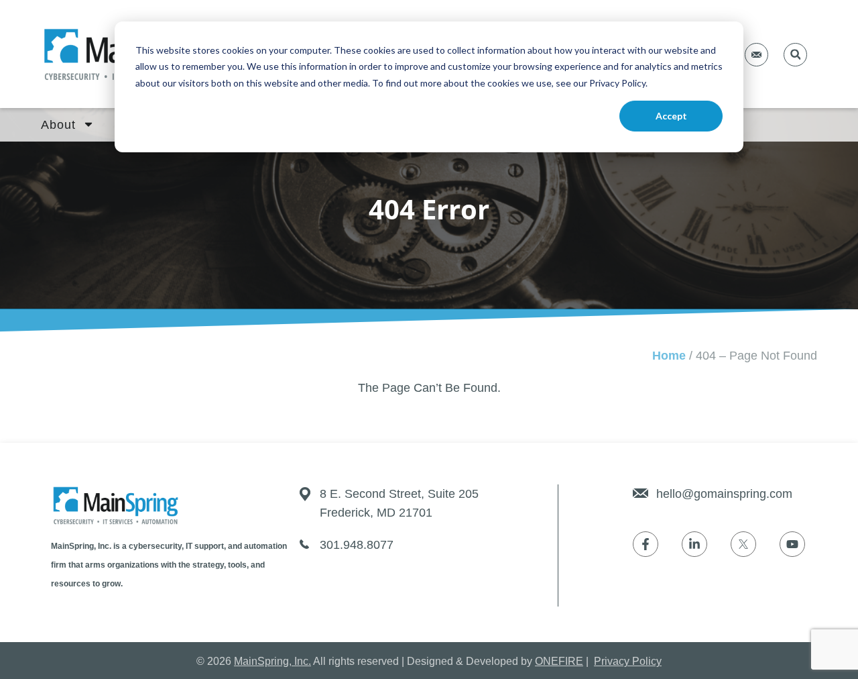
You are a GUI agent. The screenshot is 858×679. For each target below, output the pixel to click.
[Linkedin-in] (694, 544)
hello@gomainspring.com (724, 494)
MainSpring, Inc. (272, 661)
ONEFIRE (559, 661)
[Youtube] (792, 544)
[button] (795, 54)
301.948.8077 (356, 545)
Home (669, 355)
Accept (671, 115)
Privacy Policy (628, 661)
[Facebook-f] (645, 544)
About (58, 125)
